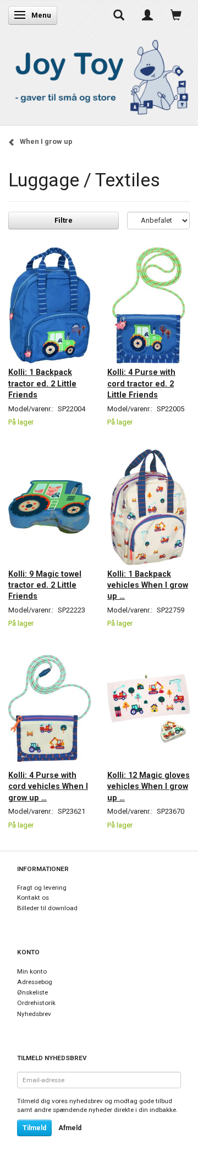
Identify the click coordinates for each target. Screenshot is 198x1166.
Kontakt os (33, 897)
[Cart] (176, 15)
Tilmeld (34, 1128)
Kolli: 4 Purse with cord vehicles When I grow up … (48, 786)
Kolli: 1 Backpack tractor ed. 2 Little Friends (42, 383)
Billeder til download (47, 908)
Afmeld (69, 1128)
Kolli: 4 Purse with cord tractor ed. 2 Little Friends (141, 383)
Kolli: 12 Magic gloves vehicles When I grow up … (148, 786)
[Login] (147, 15)
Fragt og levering (42, 887)
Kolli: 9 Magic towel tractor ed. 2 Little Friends (44, 585)
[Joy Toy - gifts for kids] (99, 75)
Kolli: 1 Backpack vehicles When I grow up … (147, 585)
